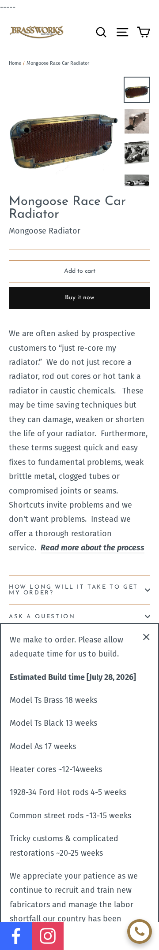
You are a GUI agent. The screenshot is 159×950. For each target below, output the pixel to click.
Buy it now (79, 297)
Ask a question (42, 617)
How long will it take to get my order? (73, 590)
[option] (64, 131)
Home (15, 63)
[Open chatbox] (139, 931)
